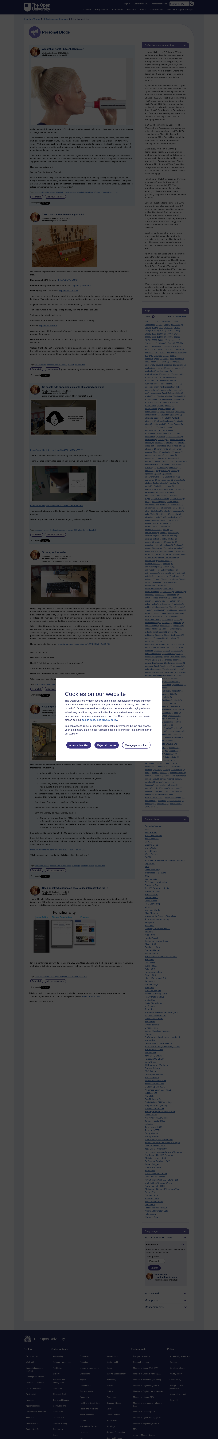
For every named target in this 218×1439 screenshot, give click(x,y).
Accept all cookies (78, 745)
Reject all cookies (106, 745)
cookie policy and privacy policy (99, 720)
